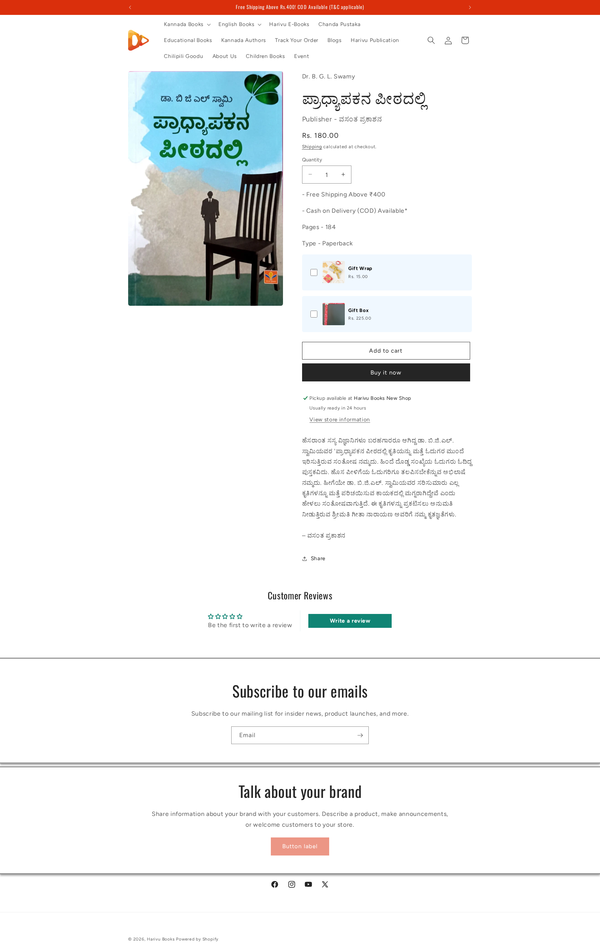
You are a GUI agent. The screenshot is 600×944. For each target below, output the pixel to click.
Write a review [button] (350, 620)
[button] (186, 24)
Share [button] (318, 558)
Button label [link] (300, 846)
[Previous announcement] (130, 7)
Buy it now (385, 372)
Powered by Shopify (197, 939)
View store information (339, 419)
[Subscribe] (360, 735)
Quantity (312, 159)
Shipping (312, 146)
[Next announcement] (470, 7)
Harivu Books (161, 939)
